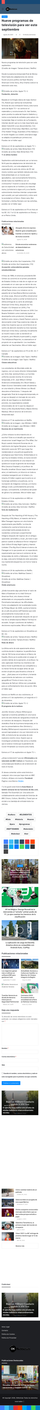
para (13, 824)
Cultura (4, 16)
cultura (12, 814)
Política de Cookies (8, 1334)
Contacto (5, 1330)
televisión (29, 829)
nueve (31, 819)
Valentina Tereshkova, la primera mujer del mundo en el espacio (26, 1225)
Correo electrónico (9, 1057)
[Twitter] (11, 842)
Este (9, 819)
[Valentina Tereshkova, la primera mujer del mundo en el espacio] (8, 1226)
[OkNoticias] (11, 9)
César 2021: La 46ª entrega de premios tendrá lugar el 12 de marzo (27, 1235)
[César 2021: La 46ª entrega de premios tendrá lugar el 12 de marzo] (8, 1236)
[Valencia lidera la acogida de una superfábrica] (8, 1203)
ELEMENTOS (26, 814)
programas (25, 824)
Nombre (5, 1048)
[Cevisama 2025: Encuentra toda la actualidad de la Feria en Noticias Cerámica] (29, 988)
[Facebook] (6, 842)
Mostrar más (20, 1246)
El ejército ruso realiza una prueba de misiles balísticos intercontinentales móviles (18, 1110)
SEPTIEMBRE (13, 829)
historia (19, 819)
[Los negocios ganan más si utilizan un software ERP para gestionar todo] (10, 964)
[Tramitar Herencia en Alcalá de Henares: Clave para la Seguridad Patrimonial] (10, 988)
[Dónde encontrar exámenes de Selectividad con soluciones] (8, 249)
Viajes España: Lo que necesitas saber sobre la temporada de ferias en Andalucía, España (20, 873)
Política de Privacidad (9, 1338)
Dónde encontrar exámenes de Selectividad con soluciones (26, 247)
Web (3, 1065)
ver (26, 834)
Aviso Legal (5, 1327)
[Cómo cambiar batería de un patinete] (8, 1193)
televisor (16, 834)
